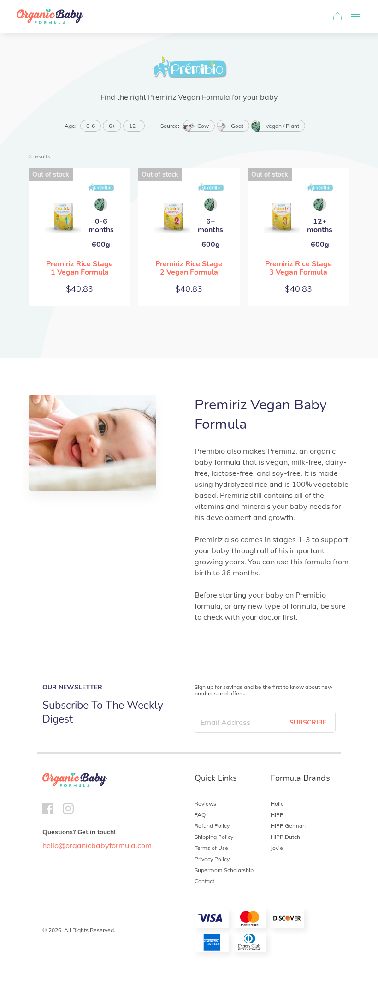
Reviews (205, 803)
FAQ (200, 814)
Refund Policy (212, 825)
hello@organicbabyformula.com (97, 845)
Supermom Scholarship (224, 870)
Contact (204, 881)
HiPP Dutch (285, 836)
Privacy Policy (212, 858)
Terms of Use (211, 847)
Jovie (277, 847)
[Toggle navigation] (352, 16)
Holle (277, 803)
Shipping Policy (214, 836)
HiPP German (288, 825)
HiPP (277, 814)
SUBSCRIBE (307, 722)
